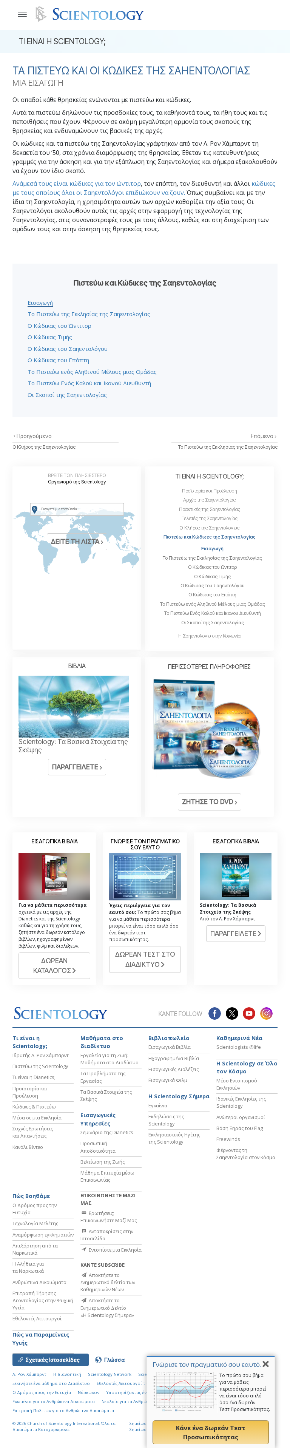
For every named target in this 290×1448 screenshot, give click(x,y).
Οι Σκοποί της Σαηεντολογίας (67, 394)
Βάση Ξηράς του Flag (239, 1128)
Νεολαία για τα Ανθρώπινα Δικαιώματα (142, 1401)
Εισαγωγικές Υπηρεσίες (98, 1119)
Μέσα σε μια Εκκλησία (37, 1117)
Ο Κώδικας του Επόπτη (58, 360)
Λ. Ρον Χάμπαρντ (29, 1374)
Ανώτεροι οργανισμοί (240, 1117)
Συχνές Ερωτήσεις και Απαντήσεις (32, 1132)
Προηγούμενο (34, 436)
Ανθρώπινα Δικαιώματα (39, 1282)
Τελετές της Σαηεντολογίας (210, 518)
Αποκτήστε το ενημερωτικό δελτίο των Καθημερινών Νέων (107, 1282)
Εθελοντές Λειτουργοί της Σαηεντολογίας (139, 1383)
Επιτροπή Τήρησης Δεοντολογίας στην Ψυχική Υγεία (42, 1300)
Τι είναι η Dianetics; (34, 1077)
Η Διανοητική (67, 1374)
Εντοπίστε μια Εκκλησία (115, 1249)
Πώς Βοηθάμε (31, 1195)
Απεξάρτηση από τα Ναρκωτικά (35, 1249)
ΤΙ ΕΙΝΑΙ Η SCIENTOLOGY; (209, 476)
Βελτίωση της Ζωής (102, 1161)
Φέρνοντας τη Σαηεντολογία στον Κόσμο (245, 1154)
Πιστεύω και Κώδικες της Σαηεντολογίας (210, 537)
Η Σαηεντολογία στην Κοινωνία (209, 636)
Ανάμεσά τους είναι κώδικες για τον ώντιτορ (76, 183)
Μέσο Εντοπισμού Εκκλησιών (236, 1084)
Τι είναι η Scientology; (29, 1042)
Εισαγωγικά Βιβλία (169, 1047)
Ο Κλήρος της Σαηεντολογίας (44, 447)
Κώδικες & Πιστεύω (34, 1106)
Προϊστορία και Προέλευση (209, 491)
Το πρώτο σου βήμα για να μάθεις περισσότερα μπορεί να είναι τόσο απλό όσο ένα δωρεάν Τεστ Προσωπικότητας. (244, 1392)
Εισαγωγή (40, 302)
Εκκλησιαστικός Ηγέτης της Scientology (174, 1138)
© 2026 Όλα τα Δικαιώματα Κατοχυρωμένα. (64, 1426)
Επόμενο (263, 436)
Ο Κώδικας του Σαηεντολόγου (68, 348)
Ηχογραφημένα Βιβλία (173, 1058)
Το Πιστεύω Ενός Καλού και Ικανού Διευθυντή (89, 383)
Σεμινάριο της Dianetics (106, 1132)
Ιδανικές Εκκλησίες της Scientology (241, 1102)
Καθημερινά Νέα (239, 1038)
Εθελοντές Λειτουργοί (37, 1318)
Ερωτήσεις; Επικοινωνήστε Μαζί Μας (108, 1217)
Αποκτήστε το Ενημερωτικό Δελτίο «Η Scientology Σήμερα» (107, 1307)
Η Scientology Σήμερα (179, 1096)
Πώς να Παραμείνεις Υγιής (40, 1338)
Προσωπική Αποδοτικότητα (98, 1147)
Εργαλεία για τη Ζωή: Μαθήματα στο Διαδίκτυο (109, 1059)
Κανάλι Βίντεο (27, 1147)
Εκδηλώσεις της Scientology (166, 1120)
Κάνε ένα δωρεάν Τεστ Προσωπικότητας (210, 1432)
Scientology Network (109, 1374)
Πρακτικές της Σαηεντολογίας (209, 509)
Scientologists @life (238, 1047)
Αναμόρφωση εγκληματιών (43, 1234)
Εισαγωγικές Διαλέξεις (173, 1069)
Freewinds (228, 1139)
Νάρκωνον (88, 1392)
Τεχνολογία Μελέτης (35, 1223)
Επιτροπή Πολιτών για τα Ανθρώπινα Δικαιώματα (63, 1410)
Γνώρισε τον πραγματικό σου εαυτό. (207, 1364)
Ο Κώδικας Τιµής (50, 337)
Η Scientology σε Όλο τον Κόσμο (247, 1067)
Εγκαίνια (157, 1105)
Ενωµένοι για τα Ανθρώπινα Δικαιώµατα (53, 1401)
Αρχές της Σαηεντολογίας (209, 500)
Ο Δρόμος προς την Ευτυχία (41, 1392)
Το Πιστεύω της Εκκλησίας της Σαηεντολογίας (89, 314)
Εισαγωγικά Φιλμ (167, 1080)
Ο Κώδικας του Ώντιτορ (59, 325)
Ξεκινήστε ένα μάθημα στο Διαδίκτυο (51, 1383)
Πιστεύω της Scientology (40, 1066)
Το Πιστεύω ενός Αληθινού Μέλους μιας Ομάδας (92, 371)
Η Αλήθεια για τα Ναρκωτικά (28, 1267)
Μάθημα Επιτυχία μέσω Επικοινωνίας (107, 1176)
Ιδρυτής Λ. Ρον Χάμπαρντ (40, 1055)
